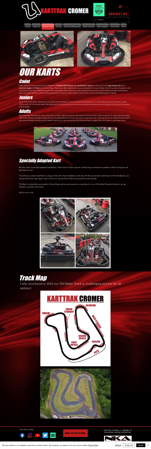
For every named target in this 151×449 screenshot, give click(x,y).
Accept (140, 445)
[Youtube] (37, 435)
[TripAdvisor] (53, 435)
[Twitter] (45, 435)
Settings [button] (118, 445)
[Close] (148, 445)
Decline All (129, 445)
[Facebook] (22, 435)
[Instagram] (30, 435)
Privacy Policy (93, 445)
